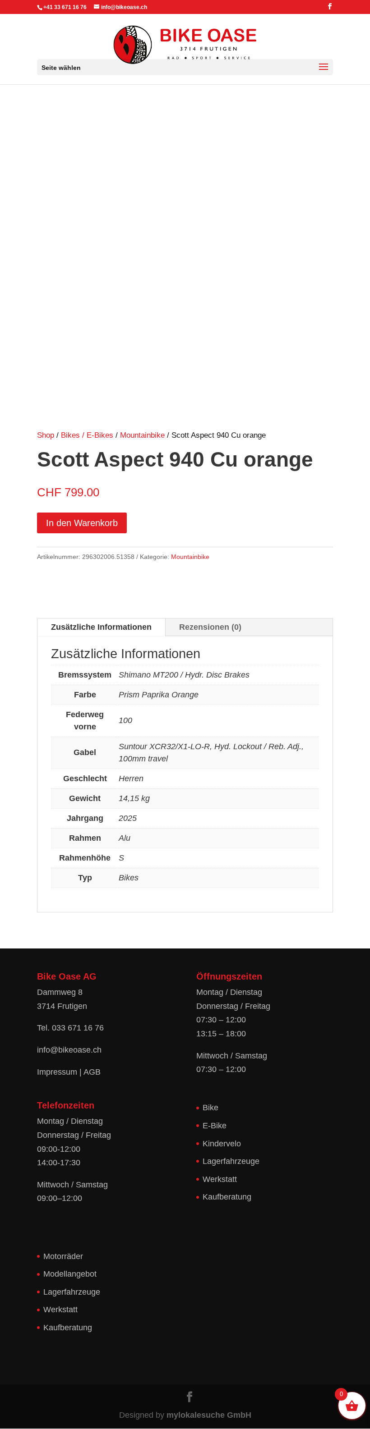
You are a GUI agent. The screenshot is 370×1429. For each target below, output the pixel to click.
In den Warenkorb (82, 523)
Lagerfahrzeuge (231, 1161)
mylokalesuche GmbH (208, 1415)
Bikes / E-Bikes (87, 435)
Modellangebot (70, 1273)
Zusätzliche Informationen (101, 627)
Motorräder (63, 1256)
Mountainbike (142, 435)
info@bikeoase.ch (69, 1049)
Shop (45, 435)
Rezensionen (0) (210, 627)
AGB (92, 1071)
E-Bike (215, 1125)
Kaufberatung (227, 1196)
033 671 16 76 (78, 1027)
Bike (210, 1107)
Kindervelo (222, 1143)
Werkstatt (220, 1179)
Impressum (57, 1071)
